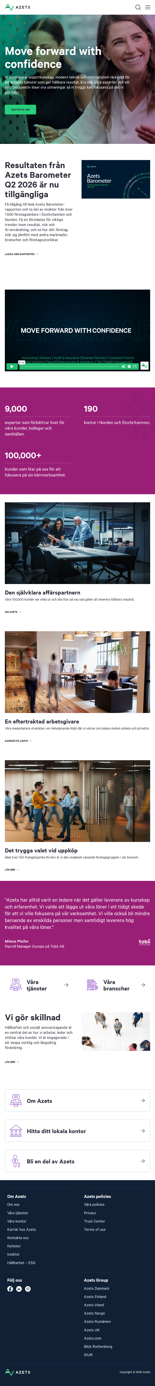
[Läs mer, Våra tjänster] (66, 984)
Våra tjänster (17, 1213)
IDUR (88, 1355)
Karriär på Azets (16, 741)
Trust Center (94, 1221)
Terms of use (95, 1230)
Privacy (90, 1213)
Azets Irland (94, 1305)
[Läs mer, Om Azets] (142, 1100)
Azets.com (92, 1338)
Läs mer (10, 869)
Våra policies (94, 1205)
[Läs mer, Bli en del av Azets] (142, 1161)
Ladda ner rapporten (20, 254)
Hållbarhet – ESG (21, 1263)
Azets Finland (95, 1297)
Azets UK (92, 1330)
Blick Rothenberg (98, 1347)
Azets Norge (94, 1313)
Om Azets (11, 612)
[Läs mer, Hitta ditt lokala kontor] (142, 1130)
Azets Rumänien (97, 1322)
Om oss (13, 1205)
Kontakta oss (20, 109)
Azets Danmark (96, 1289)
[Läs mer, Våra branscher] (142, 984)
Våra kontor (16, 1221)
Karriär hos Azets (21, 1230)
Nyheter (14, 1246)
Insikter (13, 1254)
